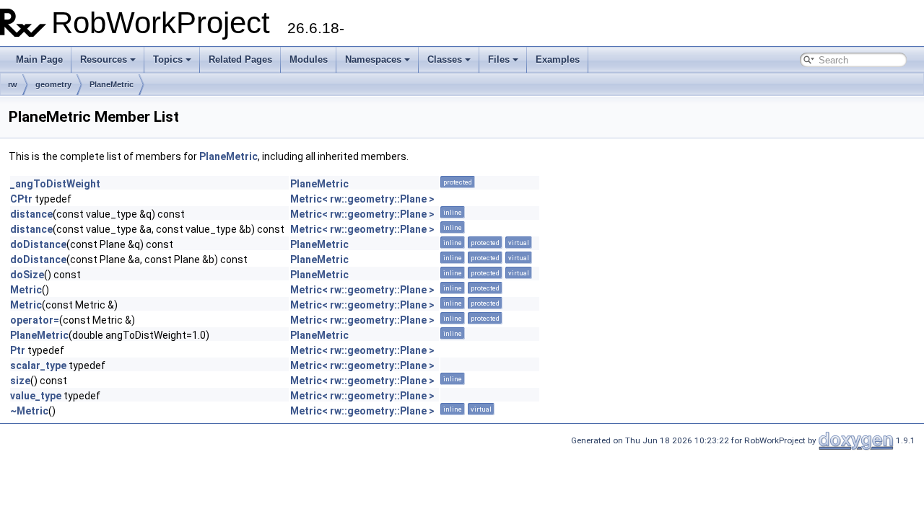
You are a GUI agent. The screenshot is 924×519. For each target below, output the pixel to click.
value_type (35, 396)
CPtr (21, 199)
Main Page (39, 59)
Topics (168, 59)
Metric (26, 290)
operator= (34, 320)
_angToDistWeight (55, 184)
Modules (308, 59)
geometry (53, 84)
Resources (103, 59)
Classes (444, 59)
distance (31, 214)
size (20, 380)
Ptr (17, 350)
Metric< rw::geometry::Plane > (362, 199)
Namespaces (373, 59)
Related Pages (240, 59)
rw (12, 84)
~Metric (29, 411)
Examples (558, 59)
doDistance (38, 244)
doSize (27, 274)
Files (499, 59)
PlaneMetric (112, 84)
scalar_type (38, 365)
